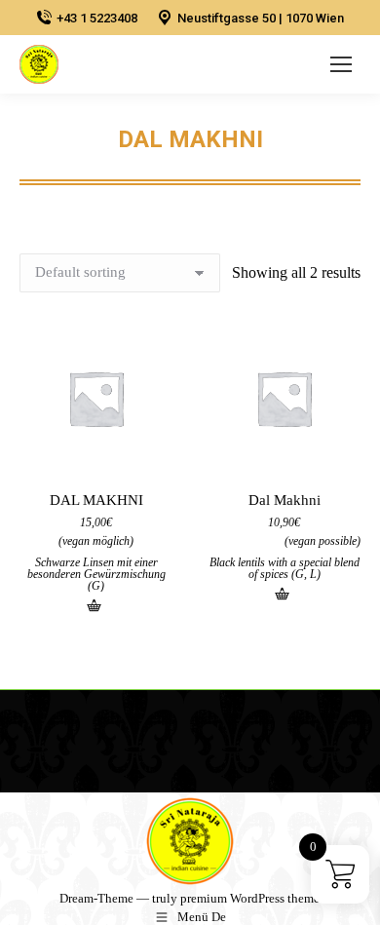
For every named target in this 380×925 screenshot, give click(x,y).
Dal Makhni (284, 500)
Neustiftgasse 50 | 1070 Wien (260, 18)
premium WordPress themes (252, 898)
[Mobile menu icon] (341, 64)
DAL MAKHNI (96, 500)
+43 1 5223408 (97, 18)
